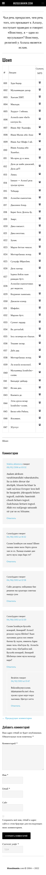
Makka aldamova (14, 464)
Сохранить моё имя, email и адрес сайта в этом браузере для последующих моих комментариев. (22, 823)
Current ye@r (10, 844)
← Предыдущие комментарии (17, 718)
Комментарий (10, 743)
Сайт (4, 802)
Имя (5, 774)
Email (6, 788)
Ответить (11, 518)
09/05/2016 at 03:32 (16, 467)
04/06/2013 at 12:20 (16, 619)
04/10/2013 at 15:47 (20, 681)
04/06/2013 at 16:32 (16, 536)
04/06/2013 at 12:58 (16, 580)
